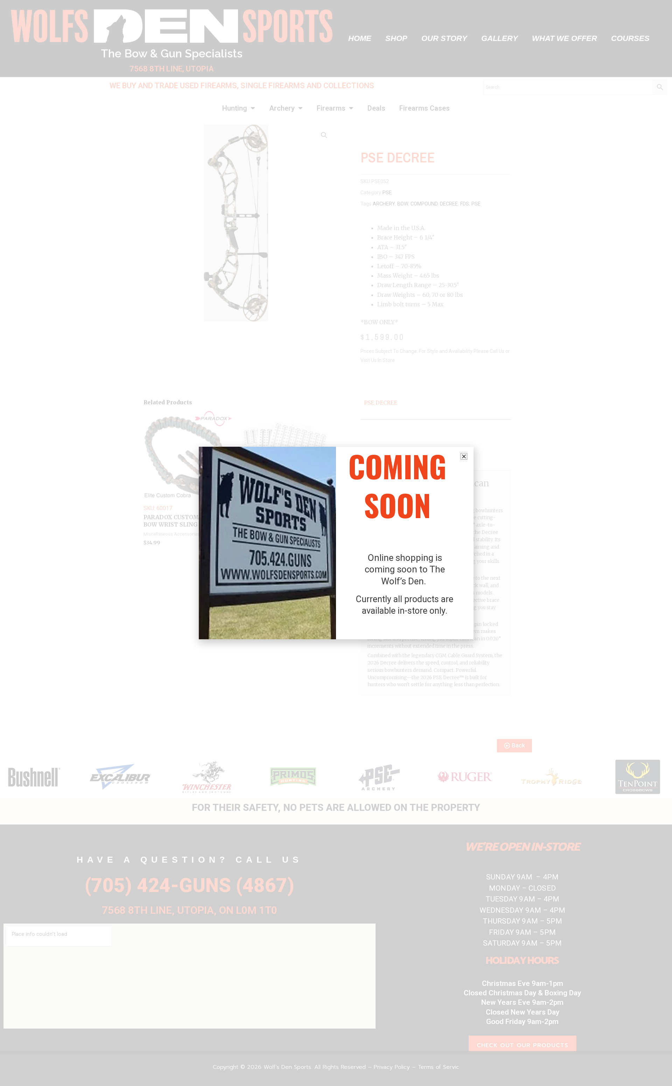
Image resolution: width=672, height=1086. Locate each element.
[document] (336, 543)
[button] (464, 456)
